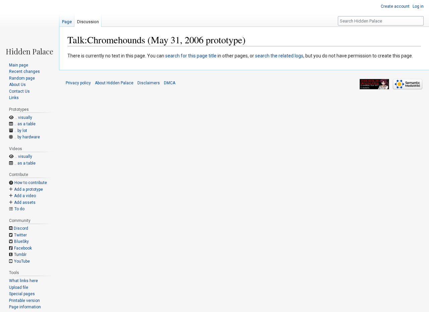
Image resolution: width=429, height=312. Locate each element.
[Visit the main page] (29, 27)
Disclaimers (148, 83)
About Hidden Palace (114, 83)
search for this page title (191, 55)
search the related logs (279, 55)
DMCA (169, 83)
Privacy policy (78, 83)
